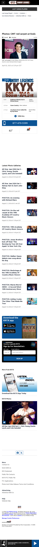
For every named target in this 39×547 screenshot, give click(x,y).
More (29, 16)
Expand (6, 37)
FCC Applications (7, 481)
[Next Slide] (32, 46)
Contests (22, 13)
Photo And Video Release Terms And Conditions (18, 484)
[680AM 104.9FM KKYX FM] (19, 2)
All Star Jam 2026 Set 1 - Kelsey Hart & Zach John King (12, 185)
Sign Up (19, 358)
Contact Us (5, 464)
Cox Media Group (12, 511)
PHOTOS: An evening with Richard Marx (10, 199)
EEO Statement (7, 471)
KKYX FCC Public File (8, 477)
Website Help (6, 501)
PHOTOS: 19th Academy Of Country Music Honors (12, 228)
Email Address (15, 349)
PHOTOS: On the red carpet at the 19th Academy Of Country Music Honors (10, 213)
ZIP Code (6, 349)
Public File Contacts (8, 474)
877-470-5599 (20, 123)
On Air (16, 13)
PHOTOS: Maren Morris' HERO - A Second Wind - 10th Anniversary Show (12, 287)
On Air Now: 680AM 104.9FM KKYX (20, 94)
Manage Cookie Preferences (10, 518)
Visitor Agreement (31, 513)
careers (19, 515)
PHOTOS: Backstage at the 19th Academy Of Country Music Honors (11, 272)
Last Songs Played (7, 13)
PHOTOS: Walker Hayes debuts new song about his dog (12, 258)
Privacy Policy (9, 514)
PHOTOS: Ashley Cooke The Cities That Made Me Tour (12, 301)
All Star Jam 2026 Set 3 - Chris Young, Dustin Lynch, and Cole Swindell (12, 171)
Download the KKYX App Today (14, 393)
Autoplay (14, 37)
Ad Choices (5, 515)
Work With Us (6, 468)
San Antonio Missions (8, 16)
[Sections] (3, 2)
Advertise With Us (21, 16)
